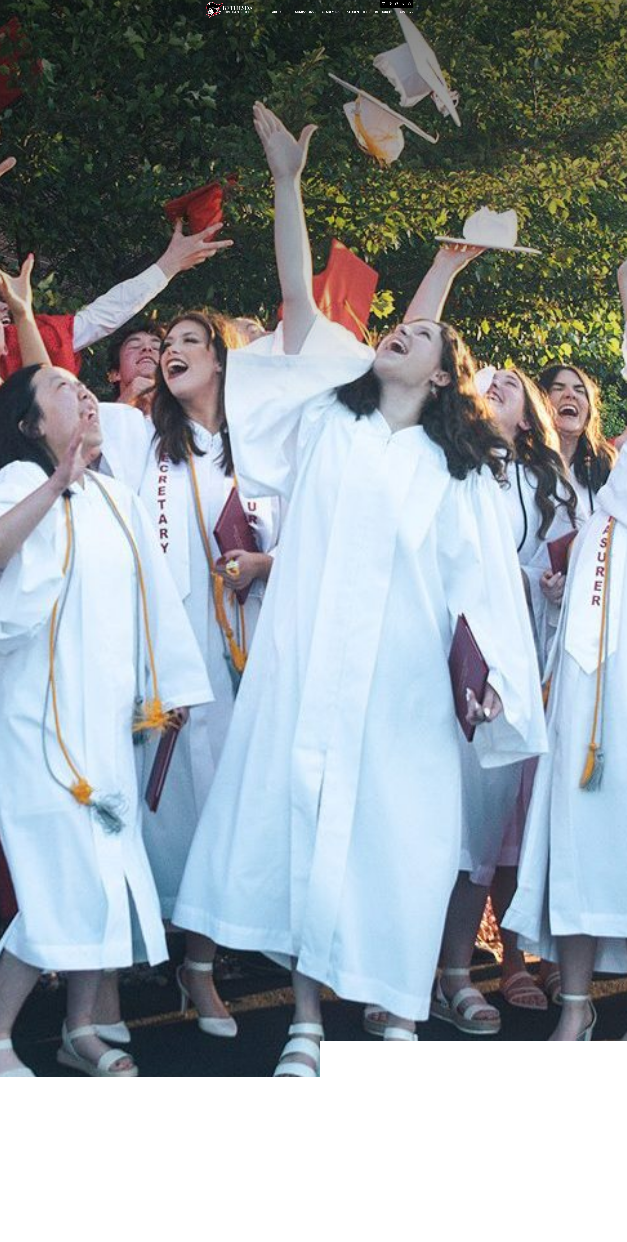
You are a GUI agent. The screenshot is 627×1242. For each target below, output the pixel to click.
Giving (405, 12)
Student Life (357, 12)
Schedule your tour (590, 1229)
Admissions (304, 12)
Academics (331, 12)
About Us (279, 12)
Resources (384, 12)
